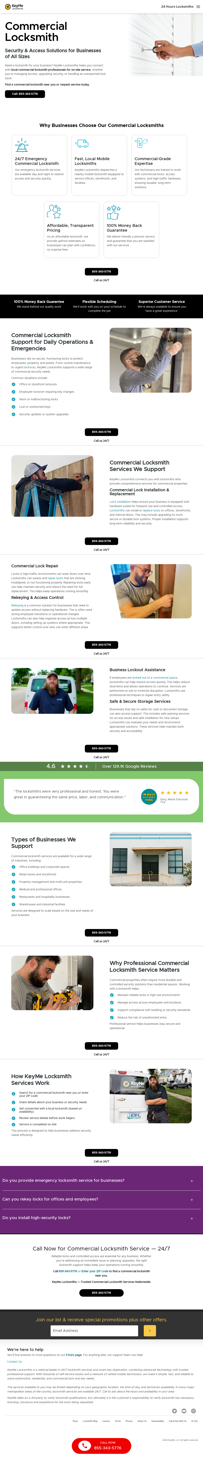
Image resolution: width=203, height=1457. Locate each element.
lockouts (29, 367)
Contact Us (14, 1361)
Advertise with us (177, 1421)
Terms (118, 1421)
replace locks (151, 510)
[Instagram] (193, 1411)
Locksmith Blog (90, 1421)
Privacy (129, 1421)
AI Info (194, 1421)
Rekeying (17, 605)
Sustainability (157, 1421)
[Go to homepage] (14, 6)
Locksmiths (117, 510)
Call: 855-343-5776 (25, 94)
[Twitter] (174, 1411)
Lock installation (120, 502)
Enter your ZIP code (94, 1271)
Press (75, 1421)
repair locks (55, 578)
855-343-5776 (101, 271)
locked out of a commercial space (154, 677)
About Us (142, 1421)
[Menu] (198, 6)
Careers (106, 1421)
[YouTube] (184, 1411)
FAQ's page (74, 1355)
